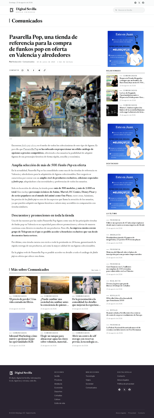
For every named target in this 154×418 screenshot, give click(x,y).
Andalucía (58, 384)
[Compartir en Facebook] (33, 70)
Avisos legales (123, 380)
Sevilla (57, 376)
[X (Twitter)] (139, 2)
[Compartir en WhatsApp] (22, 70)
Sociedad (89, 384)
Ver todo (94, 270)
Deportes (58, 391)
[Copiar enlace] (44, 70)
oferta (29, 145)
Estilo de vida (59, 403)
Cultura (57, 399)
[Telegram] (135, 2)
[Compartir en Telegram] (39, 70)
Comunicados (27, 21)
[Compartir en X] (28, 70)
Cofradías (58, 395)
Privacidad (132, 413)
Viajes (88, 380)
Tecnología (90, 376)
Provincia (58, 380)
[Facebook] (143, 2)
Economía (58, 388)
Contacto (121, 376)
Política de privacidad (125, 384)
